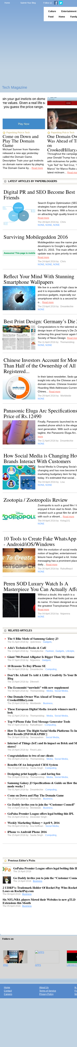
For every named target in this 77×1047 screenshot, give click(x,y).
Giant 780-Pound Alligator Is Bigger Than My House (40, 657)
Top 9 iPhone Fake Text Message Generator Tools (38, 721)
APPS (38, 965)
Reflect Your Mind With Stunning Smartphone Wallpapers (39, 279)
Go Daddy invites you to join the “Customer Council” (41, 804)
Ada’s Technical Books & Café (26, 647)
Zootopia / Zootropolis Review (36, 499)
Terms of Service (47, 991)
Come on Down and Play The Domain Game (20, 140)
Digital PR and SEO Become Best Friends (39, 194)
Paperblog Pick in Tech (18, 132)
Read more (37, 168)
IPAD (5, 965)
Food (50, 16)
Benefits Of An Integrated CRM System (32, 764)
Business (37, 881)
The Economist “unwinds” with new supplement (38, 687)
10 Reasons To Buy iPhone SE (26, 666)
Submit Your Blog (28, 3)
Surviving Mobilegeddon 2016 (36, 236)
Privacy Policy (46, 994)
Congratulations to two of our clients (30, 755)
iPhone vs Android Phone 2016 (27, 832)
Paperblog (20, 14)
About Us (44, 987)
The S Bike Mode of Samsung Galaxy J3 (32, 638)
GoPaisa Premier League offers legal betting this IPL (40, 813)
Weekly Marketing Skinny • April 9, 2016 (33, 822)
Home (7, 3)
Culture (52, 11)
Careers (8, 994)
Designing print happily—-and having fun (33, 774)
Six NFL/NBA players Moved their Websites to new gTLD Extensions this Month (39, 901)
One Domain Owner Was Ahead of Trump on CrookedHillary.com (36, 698)
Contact (8, 991)
